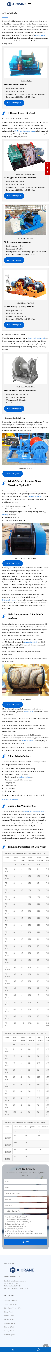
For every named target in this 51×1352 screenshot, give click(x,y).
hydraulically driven (9, 600)
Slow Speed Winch (10, 1304)
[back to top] (46, 1347)
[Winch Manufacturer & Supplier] (16, 4)
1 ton (18, 835)
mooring (5, 514)
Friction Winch (9, 1316)
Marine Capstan (9, 1335)
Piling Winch (8, 1312)
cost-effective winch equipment (33, 811)
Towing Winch (9, 1331)
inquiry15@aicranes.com (17, 1281)
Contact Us (47, 168)
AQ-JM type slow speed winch (24, 131)
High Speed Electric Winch (13, 1308)
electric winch (40, 35)
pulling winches (24, 777)
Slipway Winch (9, 1327)
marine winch (28, 712)
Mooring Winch (9, 1323)
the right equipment (35, 496)
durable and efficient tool (36, 338)
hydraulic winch (27, 741)
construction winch (30, 642)
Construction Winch (10, 1300)
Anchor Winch (9, 1319)
